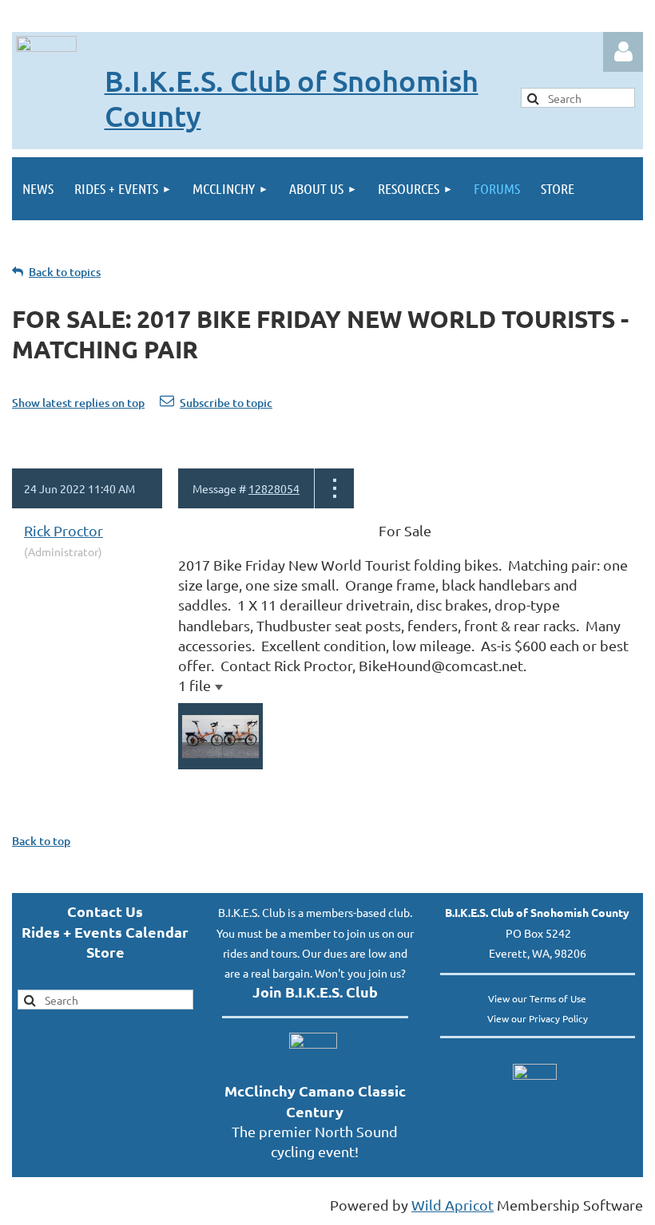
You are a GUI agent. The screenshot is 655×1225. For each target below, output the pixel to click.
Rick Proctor (63, 530)
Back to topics (65, 271)
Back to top (41, 840)
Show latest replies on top (78, 402)
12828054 (274, 488)
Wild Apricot (452, 1204)
